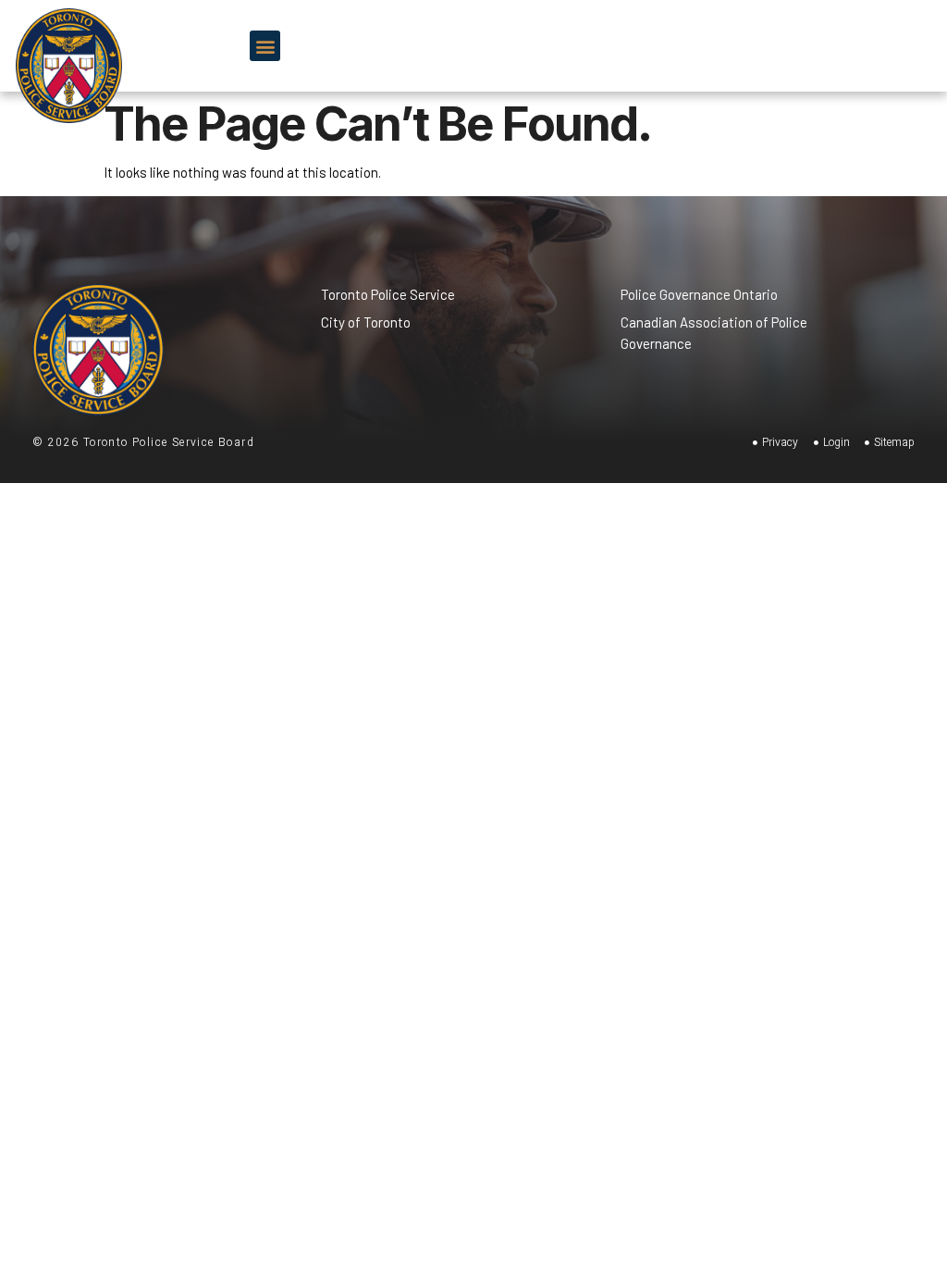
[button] (265, 46)
